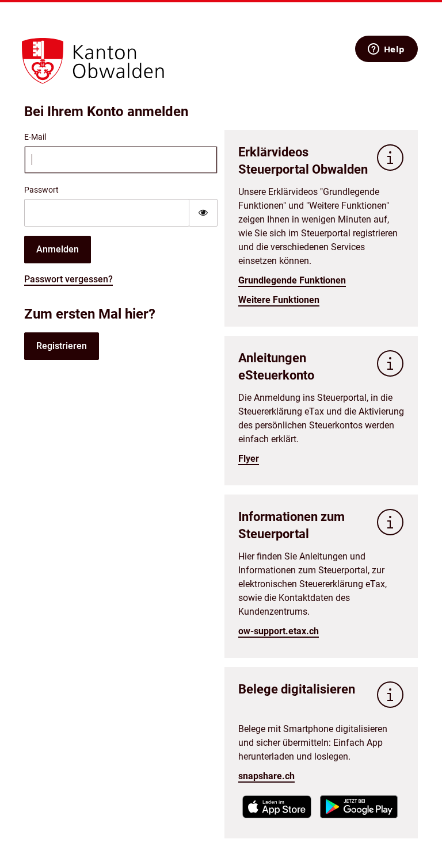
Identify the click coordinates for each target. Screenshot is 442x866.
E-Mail (35, 136)
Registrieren (61, 345)
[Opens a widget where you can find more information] (386, 50)
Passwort (41, 189)
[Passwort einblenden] (203, 213)
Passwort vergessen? (68, 279)
